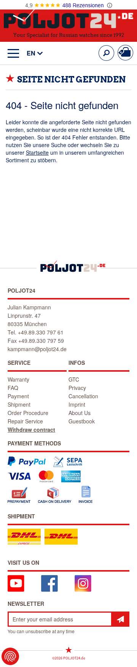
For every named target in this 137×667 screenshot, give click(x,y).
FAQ (13, 387)
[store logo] (68, 18)
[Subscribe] (120, 619)
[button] (31, 53)
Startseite (37, 152)
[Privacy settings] (10, 656)
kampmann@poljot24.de (37, 349)
